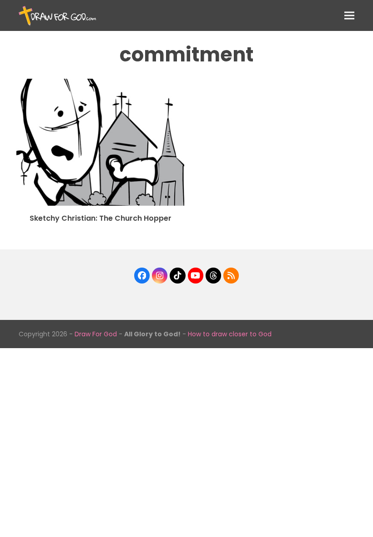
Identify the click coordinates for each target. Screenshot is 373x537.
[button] (349, 15)
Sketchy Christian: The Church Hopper (100, 218)
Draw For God (96, 334)
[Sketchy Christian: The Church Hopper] (100, 141)
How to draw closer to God (230, 334)
